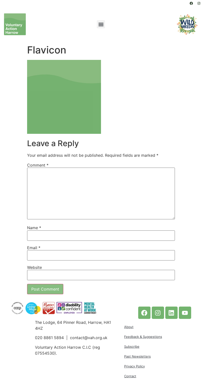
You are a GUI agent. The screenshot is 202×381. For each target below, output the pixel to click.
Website (34, 267)
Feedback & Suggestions (143, 337)
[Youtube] (185, 313)
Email (33, 248)
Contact (130, 376)
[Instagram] (199, 3)
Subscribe (131, 346)
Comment (38, 165)
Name (34, 228)
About (129, 327)
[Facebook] (191, 3)
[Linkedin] (171, 313)
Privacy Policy (134, 366)
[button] (101, 24)
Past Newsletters (137, 356)
